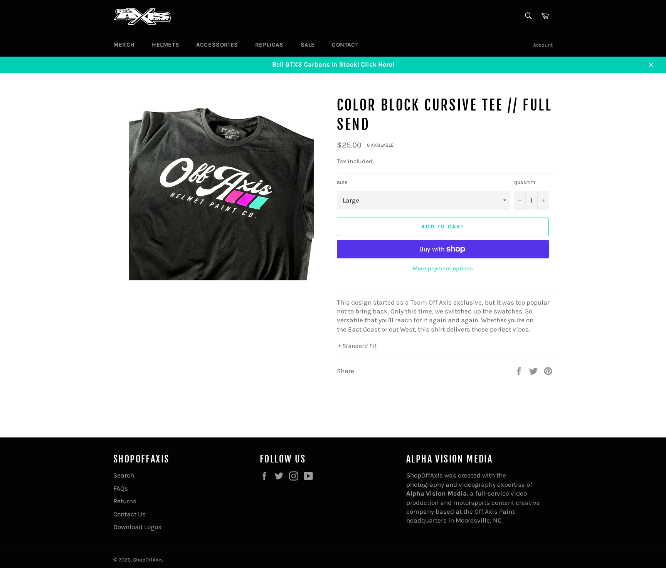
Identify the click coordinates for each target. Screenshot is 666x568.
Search (123, 475)
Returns (124, 501)
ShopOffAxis (148, 560)
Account (543, 45)
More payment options (443, 268)
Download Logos (137, 527)
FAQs (120, 488)
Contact (345, 44)
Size (342, 182)
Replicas (269, 44)
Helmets (165, 44)
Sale (308, 44)
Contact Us (129, 514)
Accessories (217, 44)
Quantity (525, 182)
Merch (124, 44)
